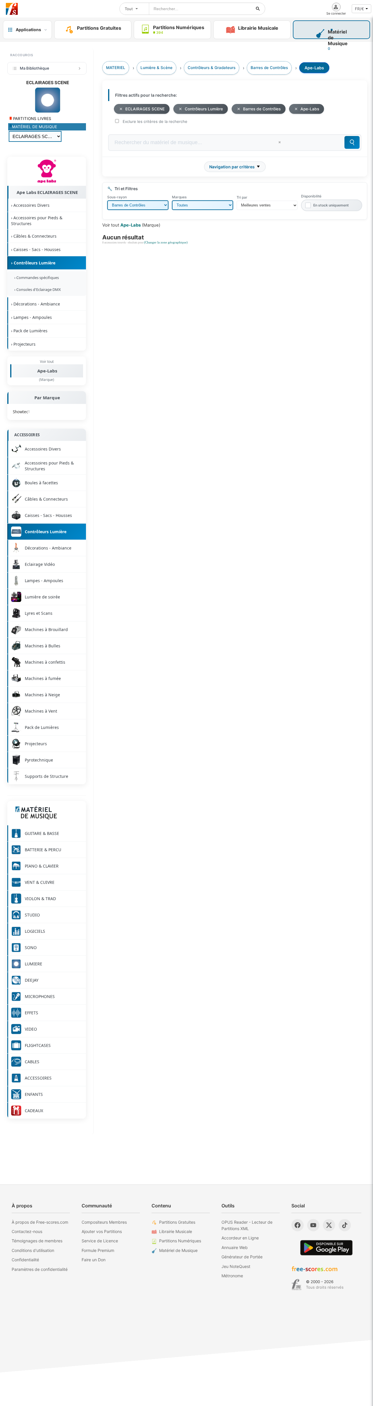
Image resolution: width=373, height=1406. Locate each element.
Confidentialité (25, 1259)
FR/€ (359, 8)
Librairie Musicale (175, 1231)
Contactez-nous (27, 1231)
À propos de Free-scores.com (40, 1222)
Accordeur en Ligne (240, 1237)
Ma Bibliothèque (34, 68)
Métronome (232, 1275)
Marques (179, 197)
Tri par (242, 197)
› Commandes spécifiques (36, 277)
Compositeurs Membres (104, 1222)
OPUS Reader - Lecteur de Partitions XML (246, 1225)
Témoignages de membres (37, 1240)
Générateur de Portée (242, 1256)
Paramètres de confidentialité (40, 1269)
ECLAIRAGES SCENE (145, 109)
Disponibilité (311, 196)
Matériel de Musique (178, 1250)
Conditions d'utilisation (33, 1250)
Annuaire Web (234, 1247)
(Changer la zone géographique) (166, 242)
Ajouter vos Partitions (102, 1231)
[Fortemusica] (296, 1284)
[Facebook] (297, 1225)
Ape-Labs (47, 371)
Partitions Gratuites (177, 1222)
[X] (329, 1225)
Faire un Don (93, 1259)
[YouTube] (313, 1225)
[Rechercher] (258, 9)
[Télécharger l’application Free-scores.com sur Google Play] (326, 1247)
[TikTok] (345, 1225)
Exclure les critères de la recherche (155, 121)
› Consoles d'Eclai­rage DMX (37, 289)
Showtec (21, 411)
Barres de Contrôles (262, 109)
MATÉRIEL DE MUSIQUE (34, 126)
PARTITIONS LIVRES (31, 118)
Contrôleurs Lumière (204, 109)
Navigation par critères (232, 166)
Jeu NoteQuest (235, 1266)
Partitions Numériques (180, 1240)
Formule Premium (98, 1250)
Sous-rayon (117, 197)
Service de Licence (100, 1240)
